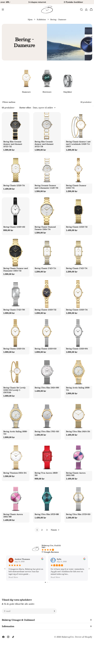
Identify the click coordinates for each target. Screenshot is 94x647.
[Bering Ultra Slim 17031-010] (47, 416)
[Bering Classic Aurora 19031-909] (78, 457)
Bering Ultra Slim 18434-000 (47, 387)
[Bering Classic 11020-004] (78, 333)
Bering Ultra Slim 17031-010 (47, 431)
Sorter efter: (25, 107)
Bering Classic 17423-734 (76, 268)
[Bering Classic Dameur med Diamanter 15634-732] (15, 252)
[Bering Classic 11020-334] (15, 333)
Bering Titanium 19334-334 (14, 472)
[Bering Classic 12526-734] (15, 170)
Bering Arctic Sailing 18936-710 (15, 432)
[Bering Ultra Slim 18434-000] (47, 372)
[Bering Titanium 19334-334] (15, 457)
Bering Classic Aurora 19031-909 (75, 474)
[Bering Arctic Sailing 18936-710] (15, 416)
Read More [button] (13, 577)
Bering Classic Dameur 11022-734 (76, 186)
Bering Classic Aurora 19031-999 (13, 515)
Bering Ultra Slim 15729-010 (78, 514)
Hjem (30, 19)
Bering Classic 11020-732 (45, 309)
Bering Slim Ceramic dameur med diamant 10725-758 (44, 144)
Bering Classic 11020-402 (14, 226)
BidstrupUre (68, 636)
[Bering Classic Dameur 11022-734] (78, 170)
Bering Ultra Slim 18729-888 (47, 514)
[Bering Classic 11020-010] (47, 333)
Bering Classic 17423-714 (45, 268)
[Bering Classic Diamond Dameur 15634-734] (47, 211)
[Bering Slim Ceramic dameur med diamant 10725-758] (47, 126)
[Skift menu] (2, 9)
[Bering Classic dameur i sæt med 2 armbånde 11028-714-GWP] (78, 126)
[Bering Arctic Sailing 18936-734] (78, 372)
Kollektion (41, 19)
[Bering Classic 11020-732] (47, 294)
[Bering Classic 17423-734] (78, 252)
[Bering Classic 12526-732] (78, 211)
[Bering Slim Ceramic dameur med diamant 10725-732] (15, 126)
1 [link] (37, 529)
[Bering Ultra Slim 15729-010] (78, 498)
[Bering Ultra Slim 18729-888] (47, 498)
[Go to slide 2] (47, 582)
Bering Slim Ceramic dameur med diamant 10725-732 (12, 144)
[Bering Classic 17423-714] (47, 252)
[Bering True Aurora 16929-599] (47, 457)
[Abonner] (54, 611)
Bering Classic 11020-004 (77, 348)
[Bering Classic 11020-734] (78, 294)
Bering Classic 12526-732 (77, 226)
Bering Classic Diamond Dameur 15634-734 (45, 228)
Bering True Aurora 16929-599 (46, 474)
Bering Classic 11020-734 (77, 309)
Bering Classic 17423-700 (14, 309)
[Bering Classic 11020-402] (15, 211)
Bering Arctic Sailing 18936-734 (78, 388)
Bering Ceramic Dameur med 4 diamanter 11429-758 (46, 186)
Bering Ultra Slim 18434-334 (78, 431)
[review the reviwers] (42, 559)
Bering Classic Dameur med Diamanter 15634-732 (15, 269)
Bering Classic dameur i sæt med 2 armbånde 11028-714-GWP (78, 144)
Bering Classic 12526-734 (14, 185)
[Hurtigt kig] (26, 117)
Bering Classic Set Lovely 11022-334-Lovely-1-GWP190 (14, 390)
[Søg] (81, 9)
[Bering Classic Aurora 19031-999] (15, 498)
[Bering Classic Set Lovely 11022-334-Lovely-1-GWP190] (15, 372)
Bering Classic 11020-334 (14, 348)
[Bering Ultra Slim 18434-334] (78, 416)
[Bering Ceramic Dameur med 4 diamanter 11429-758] (47, 170)
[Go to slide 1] (45, 582)
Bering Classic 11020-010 (45, 348)
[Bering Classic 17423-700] (15, 294)
